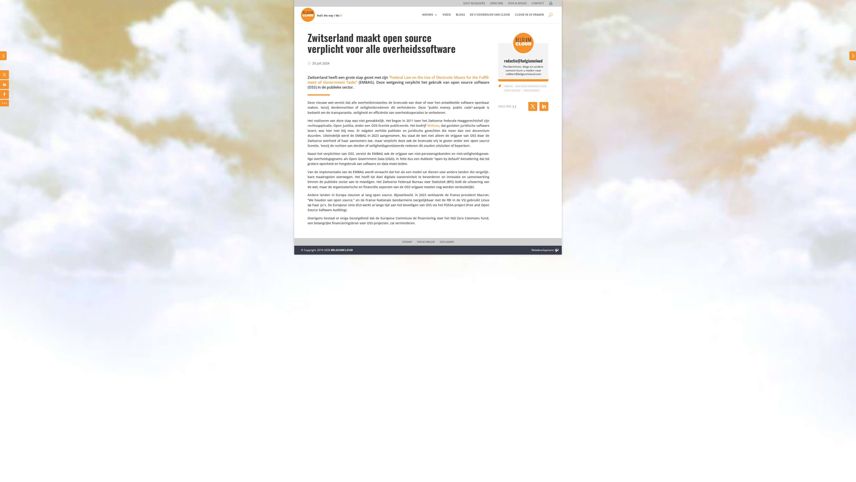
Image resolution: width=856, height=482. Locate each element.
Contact (538, 3)
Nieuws (427, 15)
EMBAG (508, 86)
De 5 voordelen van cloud (490, 15)
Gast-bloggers (474, 3)
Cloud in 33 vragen (529, 15)
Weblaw (433, 125)
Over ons (496, 3)
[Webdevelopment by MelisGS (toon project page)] (557, 250)
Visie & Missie (517, 3)
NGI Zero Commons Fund (531, 86)
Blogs (460, 15)
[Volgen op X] (532, 106)
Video (446, 15)
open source (512, 90)
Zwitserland (531, 90)
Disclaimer (447, 241)
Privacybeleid (426, 241)
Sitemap (407, 241)
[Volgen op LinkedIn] (543, 106)
